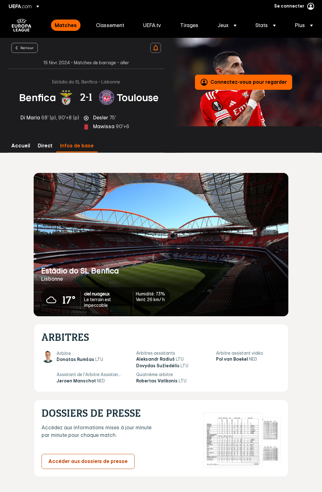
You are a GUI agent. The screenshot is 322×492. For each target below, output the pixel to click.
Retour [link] (27, 47)
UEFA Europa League (22, 25)
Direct (45, 145)
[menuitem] (67, 25)
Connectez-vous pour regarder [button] (248, 82)
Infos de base (77, 145)
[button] (227, 25)
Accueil (20, 145)
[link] (66, 25)
